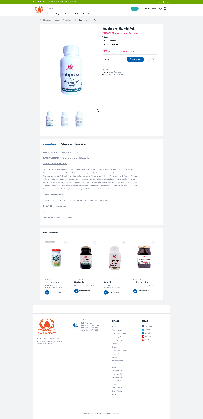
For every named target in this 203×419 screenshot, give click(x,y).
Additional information (73, 144)
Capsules (115, 344)
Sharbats (115, 384)
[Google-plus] (167, 2)
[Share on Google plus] (116, 74)
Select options (55, 292)
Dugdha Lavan (117, 354)
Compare (147, 59)
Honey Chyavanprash (52, 282)
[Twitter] (159, 2)
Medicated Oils (117, 377)
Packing (105, 40)
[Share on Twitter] (110, 74)
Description (49, 144)
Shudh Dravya (117, 388)
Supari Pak (107, 282)
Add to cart (136, 59)
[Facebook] (155, 2)
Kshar (114, 367)
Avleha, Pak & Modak (119, 333)
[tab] (49, 145)
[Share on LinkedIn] (112, 74)
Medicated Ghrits (118, 374)
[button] (98, 69)
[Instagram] (163, 2)
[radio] (106, 44)
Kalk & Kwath (116, 364)
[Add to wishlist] (152, 59)
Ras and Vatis (117, 381)
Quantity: (108, 59)
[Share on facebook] (108, 74)
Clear (106, 37)
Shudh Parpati (117, 391)
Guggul (114, 357)
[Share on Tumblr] (114, 74)
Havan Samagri (117, 360)
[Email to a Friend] (122, 74)
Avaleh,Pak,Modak (115, 72)
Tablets (114, 394)
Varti (113, 398)
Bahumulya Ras (117, 337)
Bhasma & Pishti (117, 340)
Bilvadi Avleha (79, 282)
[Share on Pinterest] (119, 74)
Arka (114, 327)
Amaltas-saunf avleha (140, 282)
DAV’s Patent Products (120, 350)
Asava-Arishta (117, 330)
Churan (114, 347)
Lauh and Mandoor (119, 371)
